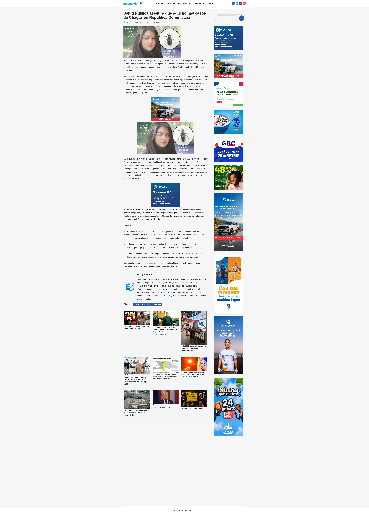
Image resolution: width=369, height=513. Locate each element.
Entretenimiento (173, 3)
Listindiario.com (130, 165)
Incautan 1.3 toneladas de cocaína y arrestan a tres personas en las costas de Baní (136, 413)
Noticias (159, 3)
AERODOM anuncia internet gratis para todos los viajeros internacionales (193, 348)
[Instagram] (244, 3)
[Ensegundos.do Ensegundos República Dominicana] (133, 3)
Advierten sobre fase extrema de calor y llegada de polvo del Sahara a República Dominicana (194, 374)
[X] (237, 3)
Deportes (187, 3)
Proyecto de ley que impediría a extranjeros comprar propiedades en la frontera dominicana (165, 376)
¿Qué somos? (185, 510)
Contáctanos (170, 510)
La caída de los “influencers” (191, 408)
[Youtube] (240, 3)
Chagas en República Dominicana (147, 304)
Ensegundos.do (132, 22)
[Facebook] (233, 3)
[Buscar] (241, 18)
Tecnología (199, 3)
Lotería (210, 3)
